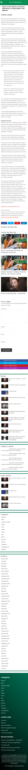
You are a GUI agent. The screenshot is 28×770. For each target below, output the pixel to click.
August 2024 (4, 603)
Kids (2, 534)
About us (3, 723)
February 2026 (5, 571)
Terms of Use (24, 761)
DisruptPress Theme (20, 765)
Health (3, 529)
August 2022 (4, 618)
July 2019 (3, 668)
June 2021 (3, 651)
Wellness (3, 549)
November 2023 (5, 613)
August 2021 (4, 646)
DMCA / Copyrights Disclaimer (8, 728)
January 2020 (4, 663)
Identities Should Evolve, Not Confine (10, 747)
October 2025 (4, 581)
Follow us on (10, 360)
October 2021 (4, 641)
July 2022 (3, 621)
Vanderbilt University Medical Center (10, 206)
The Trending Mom (15, 2)
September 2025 (5, 583)
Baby (2, 519)
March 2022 (4, 628)
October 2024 (4, 598)
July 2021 (3, 648)
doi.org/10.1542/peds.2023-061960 (9, 217)
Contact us (3, 720)
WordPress (11, 765)
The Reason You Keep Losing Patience (11, 742)
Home (2, 532)
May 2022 (3, 623)
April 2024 (3, 608)
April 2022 (3, 626)
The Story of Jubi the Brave (8, 750)
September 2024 (5, 601)
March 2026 (4, 568)
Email (3, 334)
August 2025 (4, 586)
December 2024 (5, 596)
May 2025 (3, 591)
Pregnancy (4, 544)
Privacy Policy (4, 730)
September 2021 (5, 643)
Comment (4, 309)
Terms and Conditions (6, 732)
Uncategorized (5, 547)
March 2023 (4, 616)
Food (2, 527)
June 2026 (3, 563)
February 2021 (5, 658)
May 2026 (3, 566)
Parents (3, 542)
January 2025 (4, 593)
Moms (3, 537)
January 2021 (4, 661)
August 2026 (4, 558)
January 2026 (4, 573)
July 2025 (3, 588)
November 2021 (5, 638)
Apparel (3, 517)
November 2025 (5, 578)
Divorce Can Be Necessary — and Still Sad (13, 293)
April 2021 (3, 656)
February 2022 (5, 631)
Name (3, 327)
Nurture (3, 539)
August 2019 (4, 666)
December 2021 (5, 636)
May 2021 (3, 653)
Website (3, 342)
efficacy (25, 124)
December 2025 (5, 576)
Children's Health (6, 15)
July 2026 (3, 561)
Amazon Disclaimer (6, 725)
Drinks (3, 524)
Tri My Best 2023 (5, 745)
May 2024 (3, 606)
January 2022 (4, 633)
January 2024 (4, 611)
